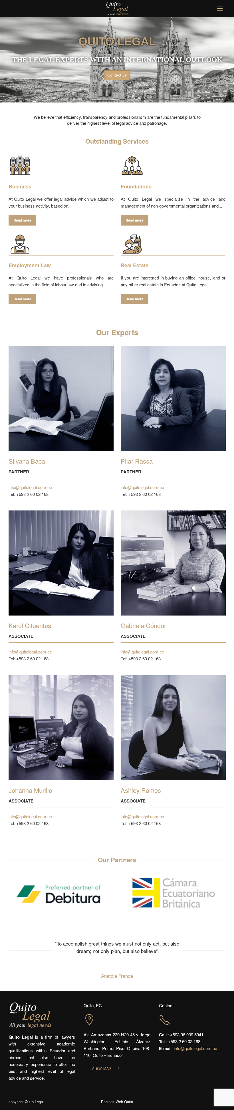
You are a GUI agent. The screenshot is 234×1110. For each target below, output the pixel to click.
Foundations (136, 186)
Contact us (117, 75)
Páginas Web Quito (117, 1101)
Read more (22, 220)
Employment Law (30, 265)
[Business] (20, 165)
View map (102, 1068)
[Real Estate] (132, 244)
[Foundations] (132, 165)
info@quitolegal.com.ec (30, 487)
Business (20, 186)
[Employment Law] (20, 244)
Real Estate (134, 265)
